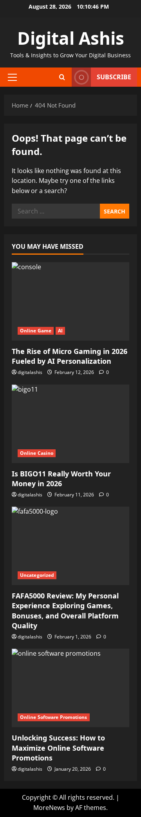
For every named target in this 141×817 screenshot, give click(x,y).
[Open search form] (62, 77)
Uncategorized (37, 575)
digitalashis (30, 372)
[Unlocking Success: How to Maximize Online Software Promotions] (70, 688)
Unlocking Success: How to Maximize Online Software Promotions (58, 747)
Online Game (35, 330)
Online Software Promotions (53, 717)
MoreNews (49, 807)
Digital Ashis (70, 38)
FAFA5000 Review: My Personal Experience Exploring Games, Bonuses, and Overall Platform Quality (65, 610)
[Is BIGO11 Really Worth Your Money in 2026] (70, 424)
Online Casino (36, 453)
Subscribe (114, 77)
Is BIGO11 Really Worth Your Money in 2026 (61, 478)
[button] (12, 77)
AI (60, 330)
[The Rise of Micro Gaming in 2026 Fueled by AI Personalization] (70, 301)
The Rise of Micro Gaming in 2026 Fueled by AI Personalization (69, 356)
